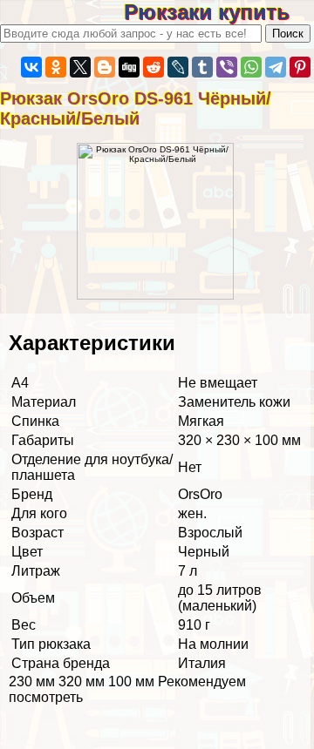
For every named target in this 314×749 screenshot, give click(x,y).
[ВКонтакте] (31, 67)
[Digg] (129, 67)
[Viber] (226, 67)
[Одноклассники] (55, 67)
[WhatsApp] (251, 67)
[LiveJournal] (177, 67)
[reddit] (153, 67)
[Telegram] (275, 67)
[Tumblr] (202, 67)
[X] (80, 67)
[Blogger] (104, 67)
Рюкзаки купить (219, 12)
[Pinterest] (300, 67)
